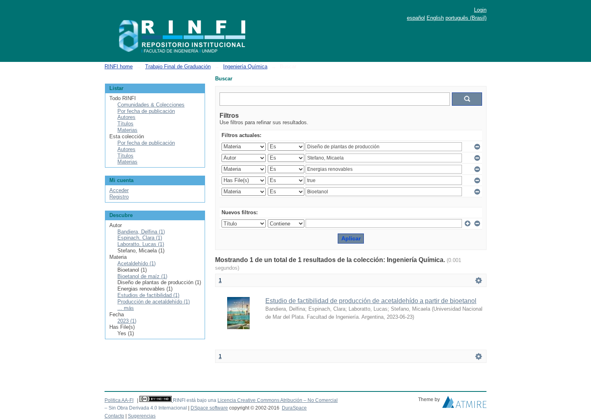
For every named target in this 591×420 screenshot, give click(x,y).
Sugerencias (142, 416)
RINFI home (119, 67)
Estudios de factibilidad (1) (148, 295)
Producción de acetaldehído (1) (153, 302)
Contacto (114, 416)
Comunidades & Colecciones (151, 105)
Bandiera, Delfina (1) (141, 232)
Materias (127, 130)
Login (480, 10)
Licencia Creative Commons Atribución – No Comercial (278, 400)
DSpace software (209, 408)
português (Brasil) (465, 18)
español (416, 18)
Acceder (119, 190)
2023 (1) (126, 321)
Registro (119, 197)
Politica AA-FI (119, 400)
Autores (126, 117)
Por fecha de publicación (146, 111)
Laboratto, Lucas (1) (140, 244)
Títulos (125, 124)
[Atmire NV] (464, 404)
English (435, 18)
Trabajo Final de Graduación (178, 67)
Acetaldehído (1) (136, 263)
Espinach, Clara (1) (139, 238)
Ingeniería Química (245, 67)
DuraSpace (294, 408)
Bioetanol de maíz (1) (142, 276)
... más (125, 308)
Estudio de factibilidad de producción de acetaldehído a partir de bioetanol (370, 300)
